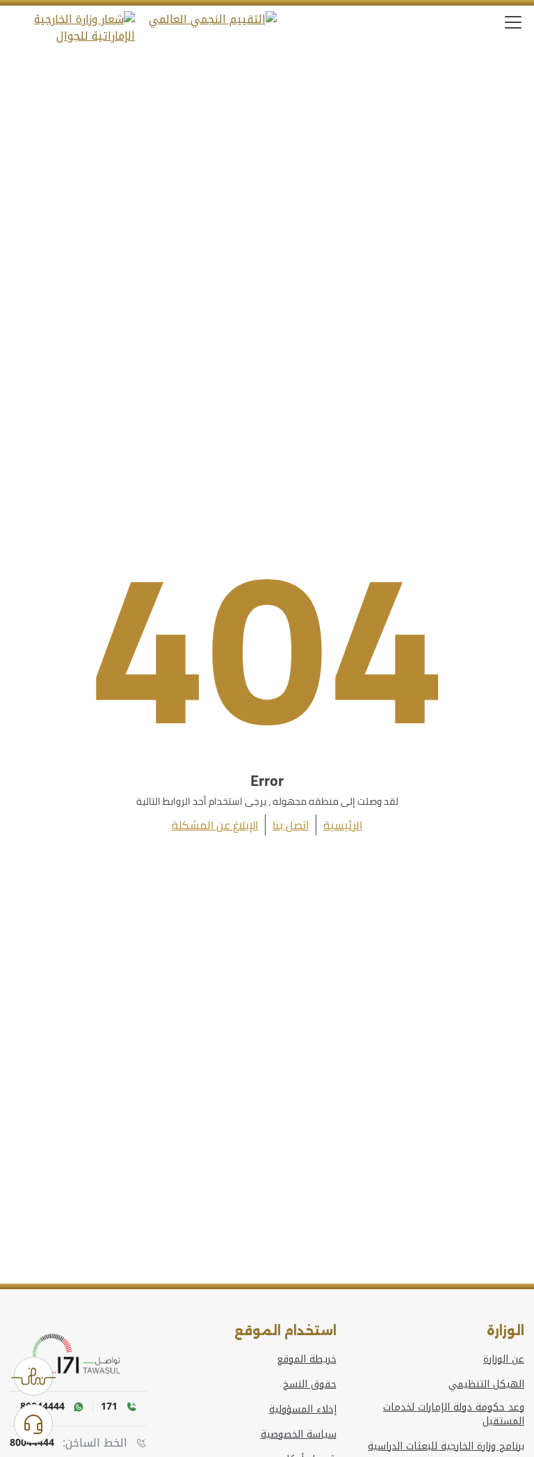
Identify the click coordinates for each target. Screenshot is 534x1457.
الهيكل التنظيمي (486, 1385)
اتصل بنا (291, 824)
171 (109, 1407)
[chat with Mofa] (33, 1423)
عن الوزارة (503, 1360)
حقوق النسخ (310, 1385)
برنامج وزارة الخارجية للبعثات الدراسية (446, 1447)
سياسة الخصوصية (299, 1435)
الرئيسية (342, 824)
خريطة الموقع (307, 1360)
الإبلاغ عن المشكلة (215, 824)
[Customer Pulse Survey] (33, 1376)
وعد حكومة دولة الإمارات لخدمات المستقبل (453, 1414)
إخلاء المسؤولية (303, 1410)
